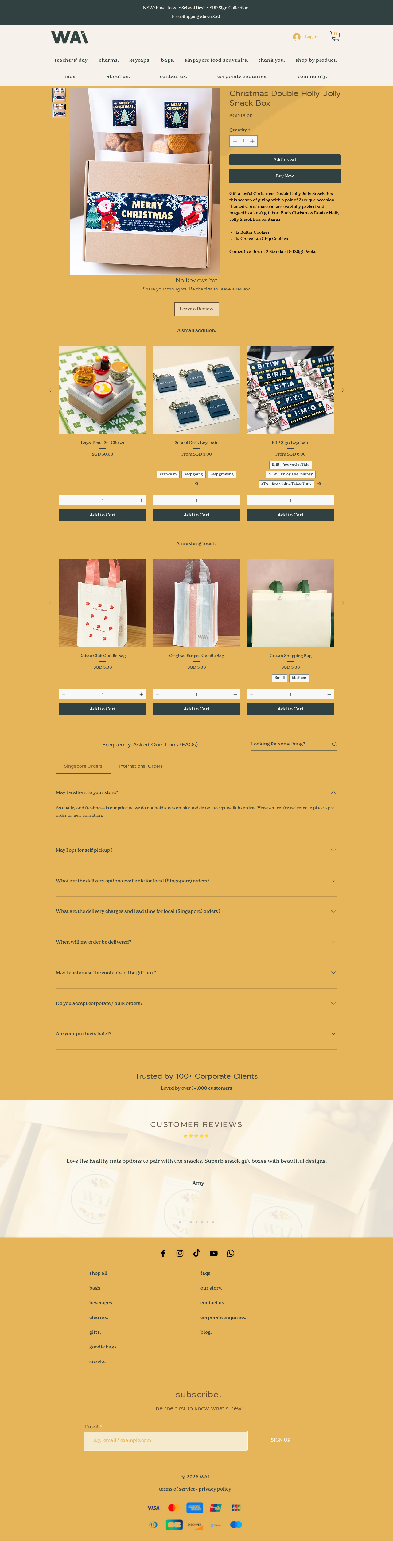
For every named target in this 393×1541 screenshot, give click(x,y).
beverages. (101, 1303)
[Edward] (196, 1222)
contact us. (212, 1303)
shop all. (99, 1273)
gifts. (95, 1332)
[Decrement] (234, 141)
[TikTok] (196, 1253)
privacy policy (215, 1489)
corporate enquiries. (223, 1317)
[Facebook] (163, 1253)
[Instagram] (180, 1253)
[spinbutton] (243, 141)
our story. (211, 1288)
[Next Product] (343, 390)
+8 (319, 484)
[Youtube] (213, 1253)
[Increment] (253, 141)
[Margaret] (202, 1222)
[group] (196, 434)
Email (92, 1427)
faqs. (206, 1273)
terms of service (177, 1489)
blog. (206, 1332)
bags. (95, 1288)
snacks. (98, 1362)
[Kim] (191, 1222)
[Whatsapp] (230, 1253)
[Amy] (185, 1222)
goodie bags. (103, 1347)
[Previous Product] (49, 390)
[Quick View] (102, 390)
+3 (196, 484)
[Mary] (207, 1222)
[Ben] (180, 1222)
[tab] (83, 766)
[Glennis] (213, 1222)
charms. (98, 1317)
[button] (335, 36)
